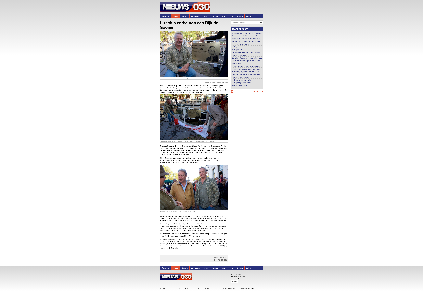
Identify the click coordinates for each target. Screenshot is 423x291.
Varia (224, 16)
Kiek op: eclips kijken (239, 55)
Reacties (240, 16)
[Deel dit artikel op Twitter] (218, 260)
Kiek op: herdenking (239, 47)
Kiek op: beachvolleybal (240, 77)
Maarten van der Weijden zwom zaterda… (247, 36)
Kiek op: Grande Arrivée (240, 85)
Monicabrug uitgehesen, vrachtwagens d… (247, 72)
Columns (185, 16)
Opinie (205, 16)
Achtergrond (195, 16)
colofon (234, 282)
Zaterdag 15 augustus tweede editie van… (247, 58)
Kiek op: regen (237, 49)
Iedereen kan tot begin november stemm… (247, 69)
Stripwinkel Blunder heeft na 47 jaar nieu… (247, 66)
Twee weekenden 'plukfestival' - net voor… (247, 33)
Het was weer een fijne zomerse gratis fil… (247, 52)
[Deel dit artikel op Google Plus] (225, 260)
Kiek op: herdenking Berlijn (241, 80)
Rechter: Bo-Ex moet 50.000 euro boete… (247, 41)
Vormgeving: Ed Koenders (238, 279)
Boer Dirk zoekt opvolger (240, 44)
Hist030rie (215, 16)
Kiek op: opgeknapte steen (241, 83)
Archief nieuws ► (257, 91)
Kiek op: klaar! (237, 63)
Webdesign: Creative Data (238, 276)
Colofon (249, 16)
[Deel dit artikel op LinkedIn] (222, 260)
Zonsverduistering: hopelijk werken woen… (247, 61)
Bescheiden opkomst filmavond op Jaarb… (247, 38)
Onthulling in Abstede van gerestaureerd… (247, 74)
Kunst (231, 16)
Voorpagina (166, 16)
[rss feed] (232, 91)
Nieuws (175, 16)
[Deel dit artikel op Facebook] (215, 260)
